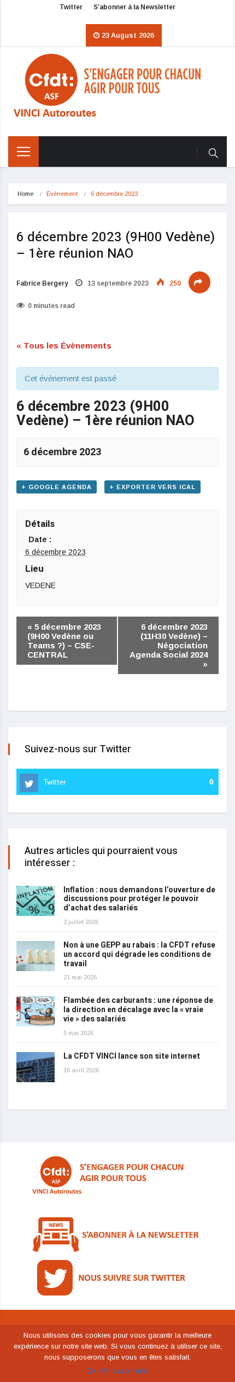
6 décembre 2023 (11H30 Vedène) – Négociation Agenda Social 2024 (169, 645)
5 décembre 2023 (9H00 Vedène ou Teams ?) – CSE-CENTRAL (64, 640)
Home (25, 193)
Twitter (71, 7)
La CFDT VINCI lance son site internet (131, 1056)
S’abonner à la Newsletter (134, 7)
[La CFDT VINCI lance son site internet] (35, 1067)
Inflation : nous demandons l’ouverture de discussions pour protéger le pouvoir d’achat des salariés (139, 899)
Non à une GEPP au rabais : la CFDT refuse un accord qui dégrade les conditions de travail (139, 954)
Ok (92, 1371)
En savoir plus (125, 1371)
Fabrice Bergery (42, 283)
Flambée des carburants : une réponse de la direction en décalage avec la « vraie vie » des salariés (138, 1010)
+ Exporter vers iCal (152, 487)
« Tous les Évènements (63, 345)
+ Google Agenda (56, 487)
